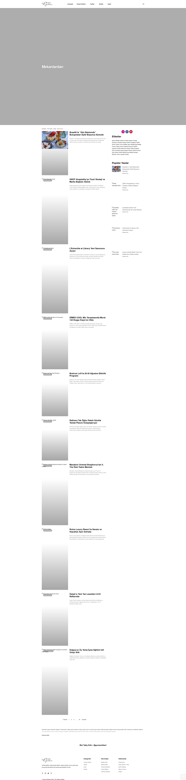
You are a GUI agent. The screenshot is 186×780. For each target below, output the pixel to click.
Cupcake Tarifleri (124, 154)
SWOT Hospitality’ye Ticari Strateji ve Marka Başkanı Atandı (87, 180)
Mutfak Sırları (125, 152)
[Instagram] (123, 131)
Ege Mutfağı (138, 144)
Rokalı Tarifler (118, 152)
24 (79, 719)
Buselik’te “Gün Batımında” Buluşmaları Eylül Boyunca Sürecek (87, 133)
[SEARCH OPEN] (143, 4)
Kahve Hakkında (124, 146)
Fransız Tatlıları (116, 146)
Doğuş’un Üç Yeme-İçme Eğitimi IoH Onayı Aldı (87, 651)
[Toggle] (45, 735)
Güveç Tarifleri (115, 144)
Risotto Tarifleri (132, 150)
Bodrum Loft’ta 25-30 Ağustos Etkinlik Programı (88, 374)
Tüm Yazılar (49, 128)
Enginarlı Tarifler (116, 148)
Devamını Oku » (73, 145)
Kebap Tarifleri (126, 142)
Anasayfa (44, 128)
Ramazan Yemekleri (117, 142)
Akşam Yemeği (133, 140)
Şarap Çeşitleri (124, 150)
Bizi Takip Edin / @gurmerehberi (93, 745)
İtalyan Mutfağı (115, 140)
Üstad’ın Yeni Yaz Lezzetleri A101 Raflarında (85, 595)
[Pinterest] (131, 131)
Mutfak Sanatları (134, 152)
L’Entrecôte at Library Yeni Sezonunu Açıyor (87, 249)
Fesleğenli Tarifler (135, 142)
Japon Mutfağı (131, 144)
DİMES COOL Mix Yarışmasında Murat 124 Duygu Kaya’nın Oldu (87, 318)
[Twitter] (48, 773)
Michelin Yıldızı (116, 154)
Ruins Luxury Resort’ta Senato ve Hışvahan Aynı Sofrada (86, 530)
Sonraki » (84, 719)
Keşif (55, 128)
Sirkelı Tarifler (130, 148)
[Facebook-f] (127, 131)
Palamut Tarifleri (133, 146)
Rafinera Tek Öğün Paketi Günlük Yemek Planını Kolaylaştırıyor (85, 421)
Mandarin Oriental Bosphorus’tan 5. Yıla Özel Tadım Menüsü (87, 465)
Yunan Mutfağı (123, 144)
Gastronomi (124, 148)
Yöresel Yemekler (124, 140)
